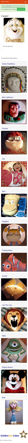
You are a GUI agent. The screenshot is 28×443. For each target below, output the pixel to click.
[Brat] (14, 412)
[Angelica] (14, 235)
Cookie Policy (8, 5)
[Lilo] (14, 174)
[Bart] (14, 205)
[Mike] (14, 350)
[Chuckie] (14, 143)
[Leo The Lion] (14, 319)
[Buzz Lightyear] (14, 112)
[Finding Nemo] (14, 262)
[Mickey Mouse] (14, 381)
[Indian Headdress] (14, 79)
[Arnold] (14, 289)
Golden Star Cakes (5, 1)
